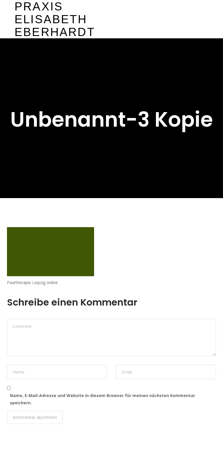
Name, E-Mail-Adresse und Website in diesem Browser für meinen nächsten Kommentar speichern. (102, 399)
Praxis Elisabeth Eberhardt (55, 19)
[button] (111, 19)
